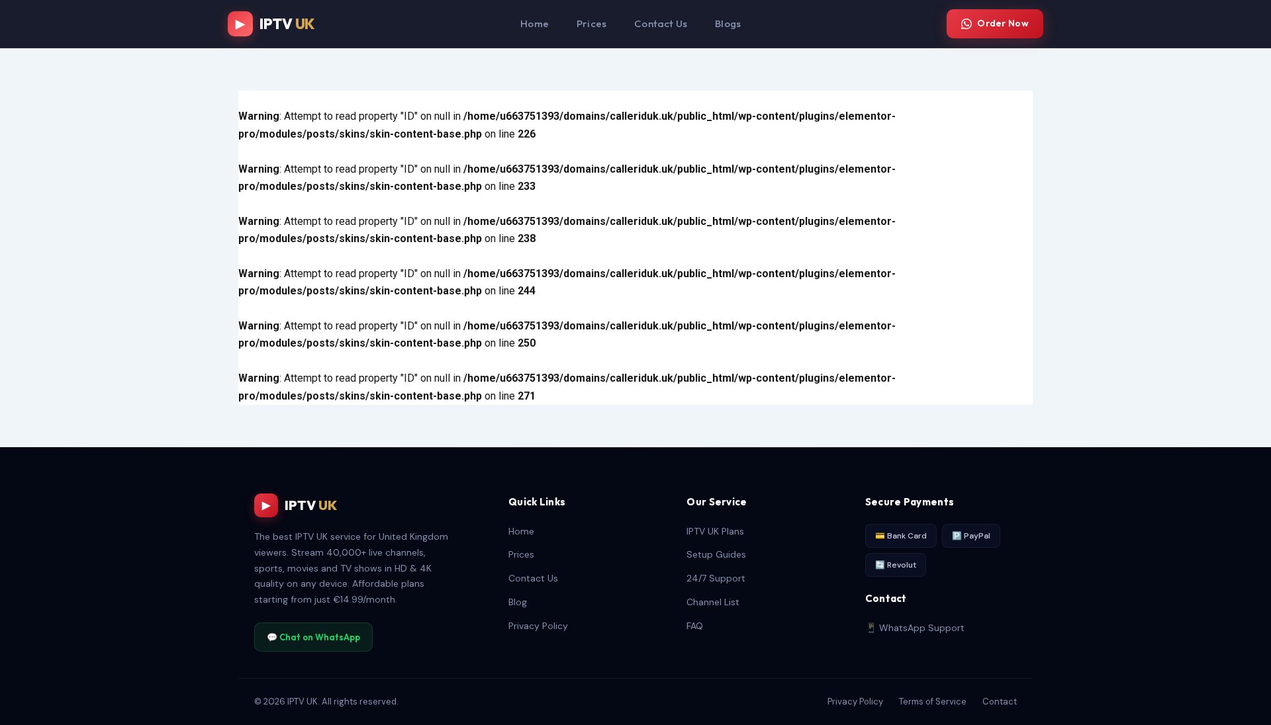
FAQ (694, 626)
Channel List (712, 602)
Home (534, 23)
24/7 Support (715, 578)
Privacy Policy (538, 626)
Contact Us (660, 23)
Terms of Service (932, 701)
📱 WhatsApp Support (915, 628)
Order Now (1003, 23)
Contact (999, 701)
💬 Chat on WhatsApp (313, 637)
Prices (591, 23)
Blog (517, 602)
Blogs (728, 23)
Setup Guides (716, 554)
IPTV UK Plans (715, 531)
